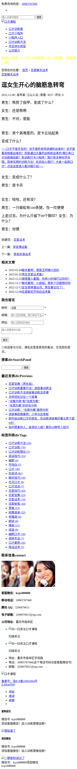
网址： (5, 322)
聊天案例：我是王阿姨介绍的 (40, 270)
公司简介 (14, 50)
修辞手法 (16, 538)
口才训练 (17, 447)
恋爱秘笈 (17, 503)
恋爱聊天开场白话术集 (36, 291)
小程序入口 (16, 37)
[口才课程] (8, 21)
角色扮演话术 (22, 254)
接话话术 (16, 547)
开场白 (15, 464)
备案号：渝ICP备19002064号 (19, 681)
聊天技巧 (17, 477)
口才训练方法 (17, 42)
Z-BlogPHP (8, 684)
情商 (14, 525)
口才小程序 (16, 33)
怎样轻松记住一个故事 (23, 396)
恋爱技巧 (17, 490)
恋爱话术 (19, 239)
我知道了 (10, 730)
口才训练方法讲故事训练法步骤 (29, 392)
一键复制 (14, 758)
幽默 (13, 460)
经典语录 (17, 512)
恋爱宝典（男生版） (21, 383)
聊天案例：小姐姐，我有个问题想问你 (46, 283)
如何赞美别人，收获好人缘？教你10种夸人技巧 (39, 427)
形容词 (16, 473)
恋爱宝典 (17, 495)
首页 (25, 70)
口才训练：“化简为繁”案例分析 (28, 409)
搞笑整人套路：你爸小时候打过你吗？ (46, 278)
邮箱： (5, 315)
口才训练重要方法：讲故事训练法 (30, 388)
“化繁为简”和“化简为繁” (24, 401)
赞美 (14, 508)
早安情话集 (20, 247)
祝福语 (15, 516)
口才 (14, 469)
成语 (13, 529)
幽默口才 (17, 534)
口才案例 (17, 542)
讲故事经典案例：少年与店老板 (29, 414)
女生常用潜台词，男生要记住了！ (43, 287)
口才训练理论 (19, 451)
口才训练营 (16, 29)
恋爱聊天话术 (39, 70)
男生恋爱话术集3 (32, 274)
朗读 (13, 521)
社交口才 (16, 482)
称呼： (5, 307)
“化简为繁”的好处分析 (23, 405)
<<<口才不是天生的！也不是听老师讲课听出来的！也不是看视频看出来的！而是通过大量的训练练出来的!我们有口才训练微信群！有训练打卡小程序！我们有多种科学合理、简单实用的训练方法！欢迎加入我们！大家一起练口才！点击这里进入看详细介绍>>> (38, 157)
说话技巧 (17, 456)
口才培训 (16, 486)
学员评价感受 (17, 46)
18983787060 (29, 3)
